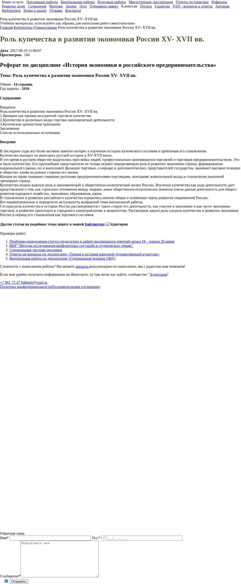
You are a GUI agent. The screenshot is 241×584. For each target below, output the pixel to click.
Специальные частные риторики (35, 250)
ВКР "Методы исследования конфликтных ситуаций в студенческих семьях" (71, 246)
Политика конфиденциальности (26, 287)
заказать (82, 266)
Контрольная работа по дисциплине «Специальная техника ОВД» (62, 258)
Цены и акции (35, 10)
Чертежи (56, 6)
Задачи (71, 6)
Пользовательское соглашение (76, 287)
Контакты (73, 10)
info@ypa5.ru (37, 282)
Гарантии (162, 6)
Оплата (146, 6)
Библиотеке (95, 224)
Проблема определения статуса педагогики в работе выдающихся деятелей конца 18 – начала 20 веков (91, 241)
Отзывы (55, 10)
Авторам (222, 6)
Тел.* (96, 538)
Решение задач (13, 6)
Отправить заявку (104, 6)
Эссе (83, 6)
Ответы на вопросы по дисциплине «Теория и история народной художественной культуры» (84, 254)
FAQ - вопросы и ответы (193, 6)
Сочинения (37, 6)
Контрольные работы (78, 2)
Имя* (5, 538)
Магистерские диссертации (151, 2)
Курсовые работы (112, 2)
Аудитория (158, 274)
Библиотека (11, 10)
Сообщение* (10, 576)
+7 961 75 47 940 (13, 282)
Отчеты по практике (192, 2)
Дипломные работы (42, 2)
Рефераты (219, 2)
